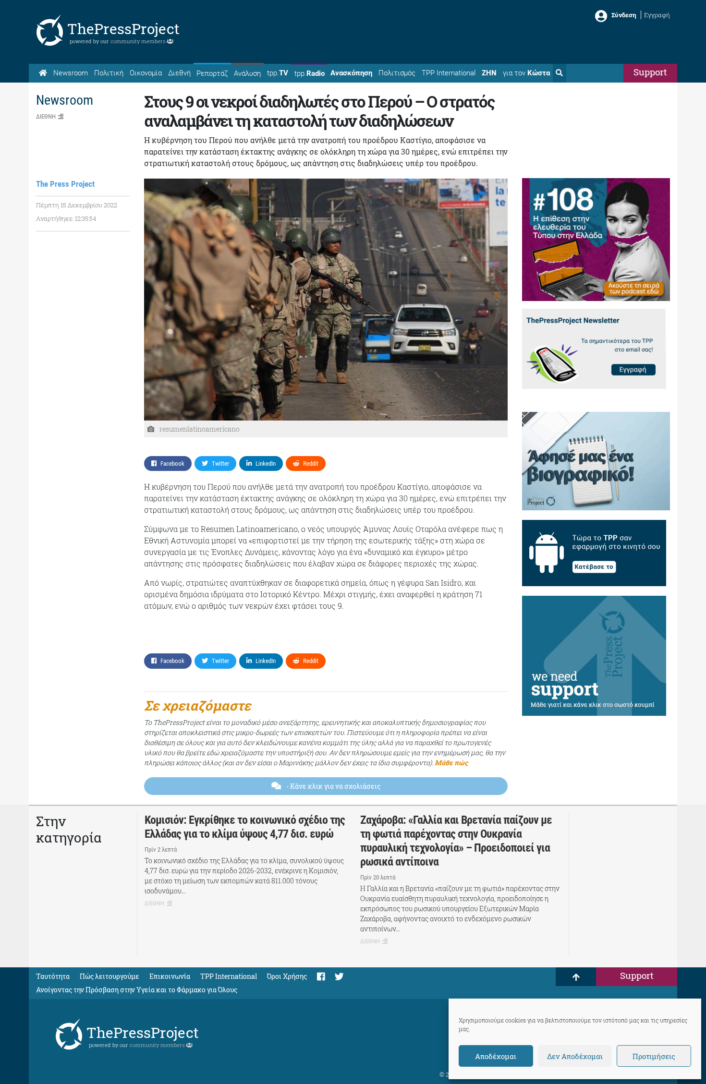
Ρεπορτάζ (212, 73)
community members (138, 41)
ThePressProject (123, 28)
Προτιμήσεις (654, 1056)
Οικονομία (146, 73)
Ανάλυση (247, 73)
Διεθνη (46, 116)
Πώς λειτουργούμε (109, 976)
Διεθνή (179, 73)
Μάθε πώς (451, 762)
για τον (526, 73)
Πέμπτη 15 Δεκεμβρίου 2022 (76, 205)
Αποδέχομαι (495, 1056)
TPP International (448, 73)
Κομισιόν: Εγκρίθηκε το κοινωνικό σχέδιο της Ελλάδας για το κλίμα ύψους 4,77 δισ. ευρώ (245, 827)
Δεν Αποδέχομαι (575, 1056)
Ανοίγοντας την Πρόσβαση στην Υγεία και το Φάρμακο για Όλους (136, 989)
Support (650, 72)
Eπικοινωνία (169, 976)
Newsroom (70, 73)
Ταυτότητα (53, 976)
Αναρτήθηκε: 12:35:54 (66, 218)
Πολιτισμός (396, 73)
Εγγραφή (657, 15)
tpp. (277, 73)
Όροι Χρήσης (287, 976)
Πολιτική (108, 73)
